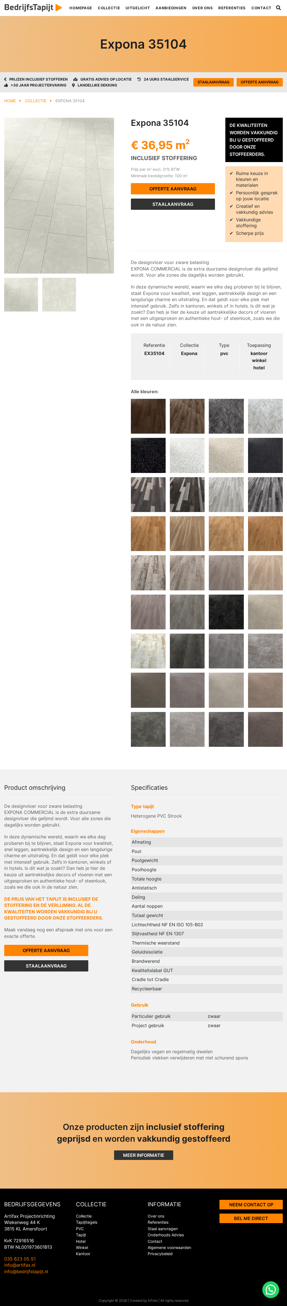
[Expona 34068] (148, 494)
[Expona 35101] (226, 651)
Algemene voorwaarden (169, 1247)
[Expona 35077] (148, 690)
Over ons (202, 8)
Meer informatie (143, 1155)
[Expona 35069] (265, 729)
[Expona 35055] (265, 612)
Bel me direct (251, 1218)
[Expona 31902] (265, 533)
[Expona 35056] (226, 612)
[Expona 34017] (226, 533)
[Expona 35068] (187, 690)
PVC (80, 1228)
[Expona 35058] (187, 729)
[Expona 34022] (187, 533)
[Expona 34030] (148, 416)
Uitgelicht (138, 8)
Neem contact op (251, 1204)
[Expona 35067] (226, 690)
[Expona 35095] (148, 455)
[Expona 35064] (265, 690)
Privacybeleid (160, 1253)
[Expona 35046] (265, 455)
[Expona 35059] (148, 729)
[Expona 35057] (226, 729)
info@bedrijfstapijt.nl (26, 1271)
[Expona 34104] (187, 572)
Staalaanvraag (214, 82)
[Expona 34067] (187, 494)
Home (10, 100)
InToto (153, 1300)
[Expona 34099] (148, 533)
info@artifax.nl (19, 1265)
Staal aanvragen (163, 1228)
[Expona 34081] (265, 572)
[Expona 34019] (187, 416)
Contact (261, 8)
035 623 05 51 (20, 1259)
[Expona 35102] (187, 651)
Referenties (232, 8)
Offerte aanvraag (260, 82)
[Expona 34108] (148, 572)
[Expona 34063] (148, 612)
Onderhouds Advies (166, 1234)
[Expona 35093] (226, 455)
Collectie (109, 8)
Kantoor (83, 1253)
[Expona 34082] (226, 572)
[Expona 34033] (226, 494)
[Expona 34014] (187, 612)
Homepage (81, 8)
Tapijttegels (86, 1222)
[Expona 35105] (265, 416)
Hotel (80, 1241)
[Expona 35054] (148, 651)
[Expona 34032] (265, 494)
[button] (270, 1289)
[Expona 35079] (265, 651)
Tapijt (81, 1234)
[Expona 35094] (187, 455)
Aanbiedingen (171, 8)
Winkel (82, 1247)
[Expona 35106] (226, 416)
